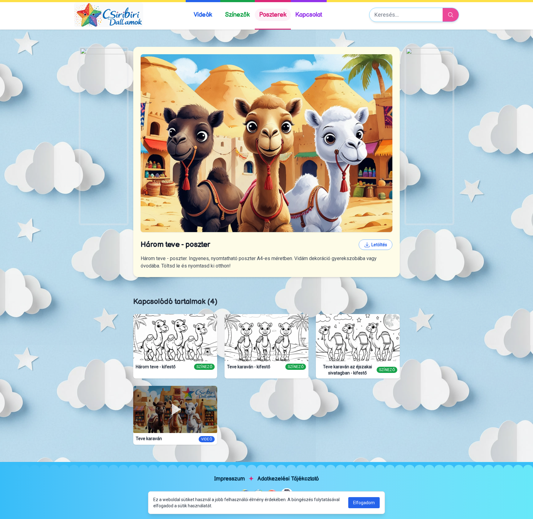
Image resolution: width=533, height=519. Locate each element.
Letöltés (379, 244)
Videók (203, 14)
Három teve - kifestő (156, 366)
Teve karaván (149, 438)
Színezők (237, 14)
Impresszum (229, 479)
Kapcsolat (308, 14)
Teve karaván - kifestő (248, 366)
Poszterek (273, 14)
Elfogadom (364, 502)
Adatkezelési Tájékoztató (288, 479)
